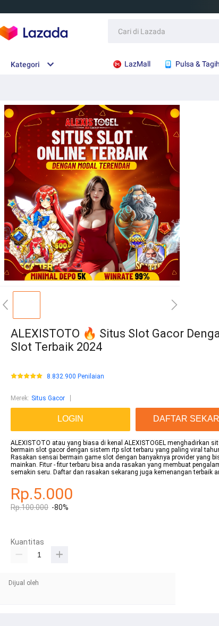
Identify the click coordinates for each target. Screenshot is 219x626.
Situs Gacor (48, 398)
